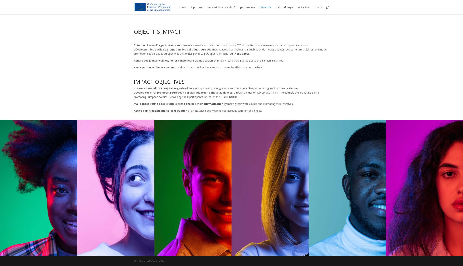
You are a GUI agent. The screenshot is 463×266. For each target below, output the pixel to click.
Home (182, 7)
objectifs (265, 7)
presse (318, 7)
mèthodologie (285, 7)
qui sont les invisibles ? (221, 7)
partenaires (247, 7)
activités (303, 7)
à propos (196, 7)
